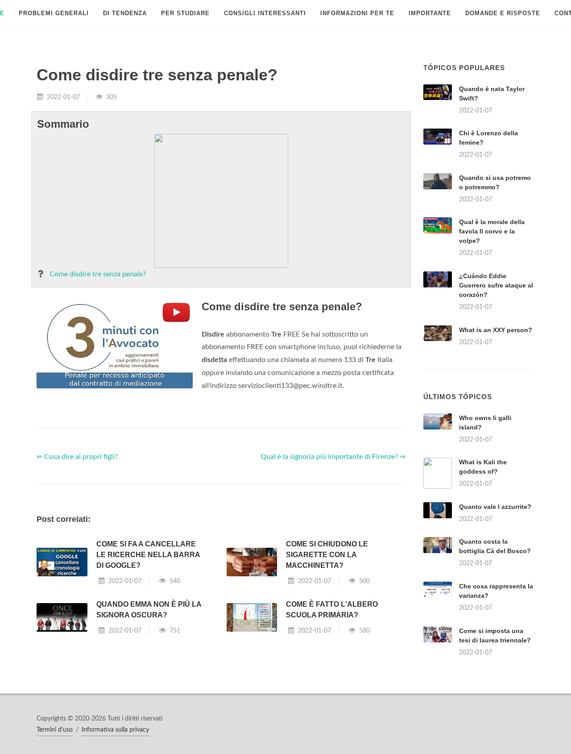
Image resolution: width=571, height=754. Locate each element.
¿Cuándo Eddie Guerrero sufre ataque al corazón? (496, 285)
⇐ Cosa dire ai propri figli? (77, 456)
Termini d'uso (55, 730)
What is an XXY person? (495, 329)
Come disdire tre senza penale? (98, 274)
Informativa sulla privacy (115, 730)
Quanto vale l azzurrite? (495, 506)
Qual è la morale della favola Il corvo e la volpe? (492, 231)
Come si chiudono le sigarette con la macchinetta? (327, 554)
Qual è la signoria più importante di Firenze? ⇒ (333, 456)
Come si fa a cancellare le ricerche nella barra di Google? (148, 554)
